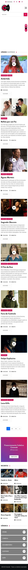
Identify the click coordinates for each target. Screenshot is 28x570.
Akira (16, 480)
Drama (10, 75)
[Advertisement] (14, 33)
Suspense (4, 75)
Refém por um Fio (8, 122)
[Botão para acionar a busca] (25, 14)
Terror (3, 174)
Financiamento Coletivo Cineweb (14, 448)
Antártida (5, 79)
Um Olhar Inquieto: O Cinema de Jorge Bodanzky (20, 497)
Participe (14, 456)
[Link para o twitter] (16, 2)
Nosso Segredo (6, 515)
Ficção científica (12, 263)
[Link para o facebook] (14, 2)
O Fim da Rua (7, 267)
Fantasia (10, 399)
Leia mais (5, 93)
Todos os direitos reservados (19, 567)
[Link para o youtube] (19, 2)
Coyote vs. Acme (6, 480)
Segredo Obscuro (8, 222)
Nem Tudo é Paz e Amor (6, 496)
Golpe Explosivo (8, 359)
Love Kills (5, 403)
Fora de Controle (8, 314)
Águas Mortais (7, 178)
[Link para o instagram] (22, 2)
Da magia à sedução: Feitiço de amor (20, 516)
